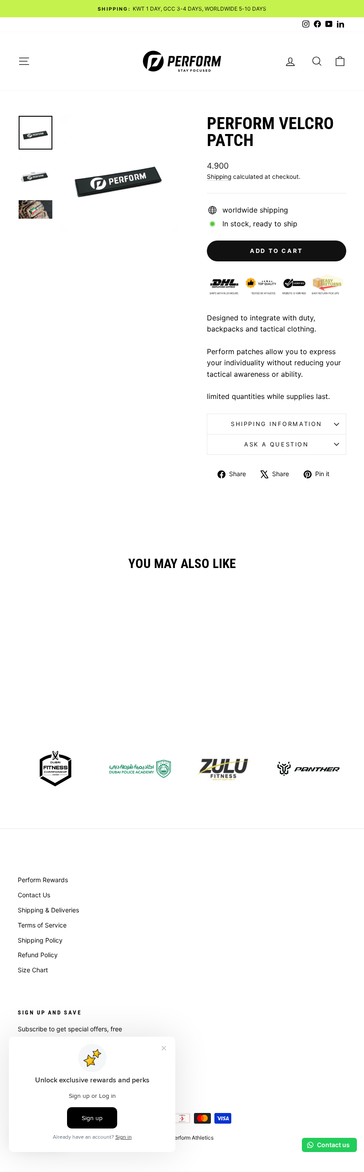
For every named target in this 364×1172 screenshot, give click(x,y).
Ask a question (276, 444)
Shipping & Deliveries (48, 910)
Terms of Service (42, 925)
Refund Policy (38, 955)
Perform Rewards (43, 880)
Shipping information (276, 423)
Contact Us (34, 895)
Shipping (219, 176)
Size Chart (33, 970)
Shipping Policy (40, 940)
